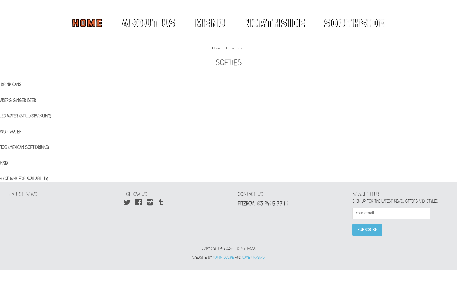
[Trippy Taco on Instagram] (149, 204)
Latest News (23, 194)
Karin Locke (223, 257)
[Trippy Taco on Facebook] (138, 204)
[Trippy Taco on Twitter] (127, 204)
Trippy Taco (245, 248)
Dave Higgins (253, 257)
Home (217, 48)
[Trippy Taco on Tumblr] (161, 204)
